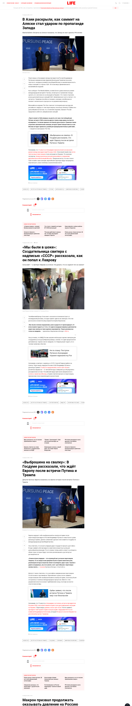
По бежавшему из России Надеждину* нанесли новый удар (52, 686)
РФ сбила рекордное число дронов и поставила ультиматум (73, 441)
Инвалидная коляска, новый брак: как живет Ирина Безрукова (52, 448)
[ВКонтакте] (49, 198)
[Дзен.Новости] (38, 198)
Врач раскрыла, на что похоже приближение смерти (33, 440)
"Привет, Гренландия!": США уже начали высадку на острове (52, 441)
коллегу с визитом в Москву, (37, 374)
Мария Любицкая (34, 396)
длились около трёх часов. (53, 607)
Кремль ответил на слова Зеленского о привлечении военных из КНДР (32, 448)
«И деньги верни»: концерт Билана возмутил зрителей (32, 227)
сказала (42, 567)
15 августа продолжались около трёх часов (54, 367)
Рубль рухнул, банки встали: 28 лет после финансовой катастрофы (74, 233)
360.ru (67, 331)
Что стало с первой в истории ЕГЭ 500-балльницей (52, 227)
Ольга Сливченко (33, 182)
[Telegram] (45, 198)
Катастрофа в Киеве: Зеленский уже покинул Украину (51, 679)
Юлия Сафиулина (34, 634)
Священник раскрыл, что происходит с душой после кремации (31, 686)
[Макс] (41, 198)
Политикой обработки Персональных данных (52, 8)
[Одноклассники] (52, 198)
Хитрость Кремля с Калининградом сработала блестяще (31, 233)
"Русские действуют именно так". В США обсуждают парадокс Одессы (52, 233)
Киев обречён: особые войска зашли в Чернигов (73, 227)
